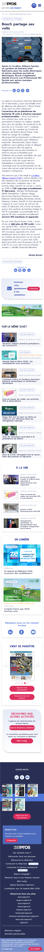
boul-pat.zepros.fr (24, 919)
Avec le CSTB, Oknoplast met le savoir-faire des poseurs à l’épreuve (21, 455)
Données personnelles (15, 933)
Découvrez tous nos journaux (22, 697)
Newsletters (33, 5)
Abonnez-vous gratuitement (22, 689)
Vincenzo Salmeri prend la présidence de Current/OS (20, 344)
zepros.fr (24, 922)
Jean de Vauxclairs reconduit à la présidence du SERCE (18, 437)
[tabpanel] (22, 665)
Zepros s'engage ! (22, 874)
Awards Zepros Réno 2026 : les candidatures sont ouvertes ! (17, 362)
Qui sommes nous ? (22, 852)
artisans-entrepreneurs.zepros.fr (24, 916)
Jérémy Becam (36, 34)
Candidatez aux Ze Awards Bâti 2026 (22, 888)
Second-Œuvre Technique (12, 19)
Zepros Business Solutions (22, 727)
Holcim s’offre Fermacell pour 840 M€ (30, 510)
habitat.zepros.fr (23, 909)
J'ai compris (35, 949)
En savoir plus (7, 949)
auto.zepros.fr (24, 903)
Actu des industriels (27, 334)
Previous (3, 664)
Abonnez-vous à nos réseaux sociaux (22, 877)
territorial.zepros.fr (23, 913)
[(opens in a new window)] (27, 90)
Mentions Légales (13, 930)
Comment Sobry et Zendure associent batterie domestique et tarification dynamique (21, 381)
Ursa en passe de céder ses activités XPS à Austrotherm (20, 400)
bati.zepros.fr (24, 897)
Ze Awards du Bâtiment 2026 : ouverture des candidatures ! (19, 572)
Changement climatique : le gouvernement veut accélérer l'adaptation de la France (29, 525)
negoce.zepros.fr (24, 900)
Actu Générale (25, 352)
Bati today (22, 881)
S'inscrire (33, 288)
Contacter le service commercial (22, 867)
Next (35, 664)
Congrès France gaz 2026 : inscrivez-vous (17, 610)
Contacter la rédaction (16, 863)
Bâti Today (22, 740)
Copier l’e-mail (33, 864)
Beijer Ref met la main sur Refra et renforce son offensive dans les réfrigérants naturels (19, 419)
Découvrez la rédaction (22, 860)
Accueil (5, 14)
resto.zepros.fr (24, 906)
